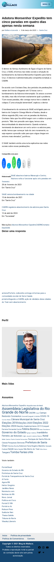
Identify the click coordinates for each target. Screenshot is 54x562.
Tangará (6, 452)
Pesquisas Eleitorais (16, 443)
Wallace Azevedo (11, 30)
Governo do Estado (14, 432)
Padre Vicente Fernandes (19, 439)
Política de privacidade (21, 535)
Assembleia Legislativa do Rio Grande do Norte (26, 410)
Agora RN (6, 482)
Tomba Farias (18, 452)
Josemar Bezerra (37, 436)
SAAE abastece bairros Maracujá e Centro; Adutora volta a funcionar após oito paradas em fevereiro (26, 178)
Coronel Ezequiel (27, 416)
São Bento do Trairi (31, 449)
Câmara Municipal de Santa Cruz (28, 419)
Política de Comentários (13, 539)
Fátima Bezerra (30, 429)
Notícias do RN (8, 494)
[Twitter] (39, 553)
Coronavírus (16, 416)
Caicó (37, 413)
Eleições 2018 (10, 422)
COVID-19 (44, 416)
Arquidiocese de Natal (35, 405)
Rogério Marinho (38, 446)
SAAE (7, 228)
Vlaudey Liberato (9, 521)
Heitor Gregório (8, 485)
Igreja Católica (31, 433)
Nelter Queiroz (6, 439)
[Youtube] (47, 548)
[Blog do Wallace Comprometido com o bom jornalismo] (9, 4)
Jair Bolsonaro (16, 436)
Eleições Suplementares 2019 (29, 426)
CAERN (39, 225)
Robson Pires (7, 509)
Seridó (11, 449)
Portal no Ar (7, 506)
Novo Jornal (7, 497)
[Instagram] (43, 548)
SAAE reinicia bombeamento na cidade (18, 194)
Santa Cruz (43, 30)
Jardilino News (8, 488)
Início (4, 535)
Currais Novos (6, 420)
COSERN (37, 416)
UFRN (30, 452)
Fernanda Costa (15, 429)
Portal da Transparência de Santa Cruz (18, 476)
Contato (31, 539)
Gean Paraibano (44, 429)
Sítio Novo (43, 449)
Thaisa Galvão (8, 515)
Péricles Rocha (13, 446)
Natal (45, 435)
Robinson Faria (25, 446)
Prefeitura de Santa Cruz (12, 473)
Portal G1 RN (7, 503)
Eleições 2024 (9, 426)
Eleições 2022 (40, 422)
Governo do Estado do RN (12, 470)
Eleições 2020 (25, 423)
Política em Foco (9, 500)
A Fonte (5, 479)
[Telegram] (43, 553)
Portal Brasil (7, 467)
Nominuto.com (8, 491)
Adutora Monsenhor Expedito (24, 225)
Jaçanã (29, 436)
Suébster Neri (7, 512)
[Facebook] (39, 548)
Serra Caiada (18, 449)
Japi (24, 436)
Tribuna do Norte (9, 518)
